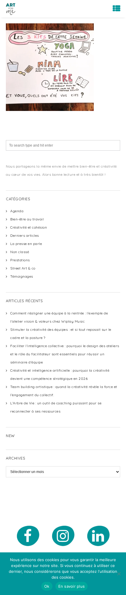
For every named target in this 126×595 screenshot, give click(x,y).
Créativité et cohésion (28, 227)
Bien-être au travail (27, 219)
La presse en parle (26, 243)
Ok (47, 586)
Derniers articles (24, 235)
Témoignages (21, 276)
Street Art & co (22, 268)
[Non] (119, 574)
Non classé (19, 252)
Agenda (16, 211)
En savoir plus (71, 586)
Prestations (20, 260)
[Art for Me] (10, 8)
